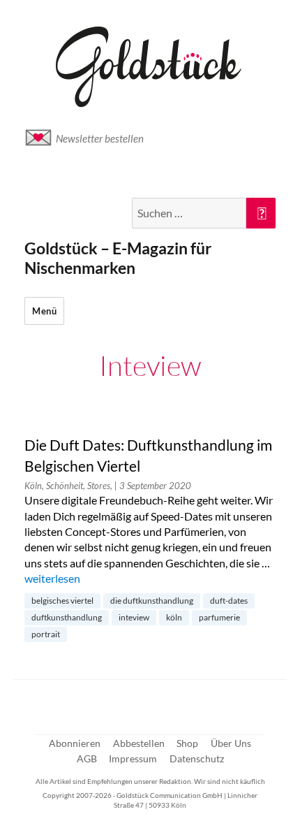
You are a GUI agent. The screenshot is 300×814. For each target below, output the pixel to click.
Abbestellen (139, 743)
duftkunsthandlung (66, 617)
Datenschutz (197, 758)
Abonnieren (74, 743)
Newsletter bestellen (100, 138)
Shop (187, 743)
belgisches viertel (62, 600)
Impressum (133, 758)
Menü (44, 311)
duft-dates (229, 600)
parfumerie (219, 617)
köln (174, 617)
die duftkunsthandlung (151, 600)
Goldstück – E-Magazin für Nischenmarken (117, 257)
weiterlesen (52, 578)
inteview (134, 617)
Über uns (231, 743)
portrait (45, 634)
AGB (87, 758)
